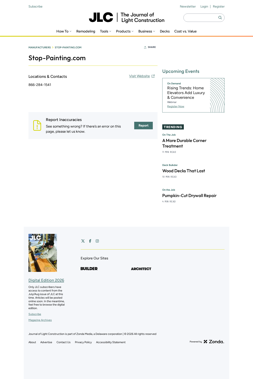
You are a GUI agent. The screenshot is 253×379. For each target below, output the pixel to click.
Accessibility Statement (111, 342)
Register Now (175, 106)
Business (145, 31)
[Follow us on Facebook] (90, 241)
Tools (104, 31)
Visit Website (139, 76)
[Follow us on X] (83, 241)
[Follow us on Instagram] (97, 241)
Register (219, 6)
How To (62, 31)
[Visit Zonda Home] (207, 341)
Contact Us (64, 342)
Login (204, 6)
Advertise (46, 342)
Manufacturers (39, 47)
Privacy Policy (83, 342)
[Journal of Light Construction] (126, 17)
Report (143, 125)
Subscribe (35, 6)
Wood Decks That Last (183, 170)
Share (152, 47)
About (32, 342)
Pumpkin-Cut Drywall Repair (189, 195)
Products (123, 31)
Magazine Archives (40, 320)
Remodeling (85, 31)
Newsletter (188, 6)
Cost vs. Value (185, 31)
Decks (165, 31)
